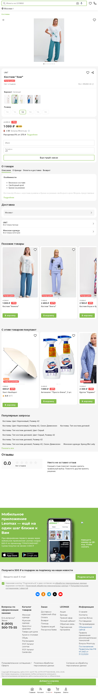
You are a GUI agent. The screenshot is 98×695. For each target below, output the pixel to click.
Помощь (44, 623)
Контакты (83, 615)
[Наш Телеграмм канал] (49, 595)
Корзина (57, 692)
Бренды (63, 615)
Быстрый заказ (49, 157)
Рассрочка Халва (49, 630)
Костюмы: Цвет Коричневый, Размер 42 (21, 421)
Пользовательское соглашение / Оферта (16, 664)
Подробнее (32, 135)
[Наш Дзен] (55, 595)
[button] (10, 84)
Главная (32, 692)
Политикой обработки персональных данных (47, 586)
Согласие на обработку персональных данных (77, 664)
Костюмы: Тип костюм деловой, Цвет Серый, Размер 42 (29, 435)
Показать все (8, 448)
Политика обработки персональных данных (44, 664)
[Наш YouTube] (60, 595)
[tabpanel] (49, 187)
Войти (65, 692)
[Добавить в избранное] (35, 249)
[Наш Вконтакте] (37, 595)
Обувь (25, 638)
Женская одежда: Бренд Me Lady (79, 444)
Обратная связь (67, 624)
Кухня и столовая (30, 635)
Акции (63, 612)
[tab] (6, 170)
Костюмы (6, 14)
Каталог (40, 692)
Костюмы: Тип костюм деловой (74, 426)
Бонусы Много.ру (87, 643)
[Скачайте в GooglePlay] (30, 555)
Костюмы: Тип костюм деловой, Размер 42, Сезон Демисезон (31, 444)
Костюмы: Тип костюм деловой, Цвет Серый (23, 430)
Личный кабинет (67, 621)
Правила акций (48, 626)
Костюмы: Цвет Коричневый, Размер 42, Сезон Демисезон (30, 426)
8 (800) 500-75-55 (9, 625)
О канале (83, 612)
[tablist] (49, 170)
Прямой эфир (66, 618)
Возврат (44, 620)
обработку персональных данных (71, 583)
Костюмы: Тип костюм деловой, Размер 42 (23, 439)
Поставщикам (85, 621)
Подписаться (86, 577)
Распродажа (28, 641)
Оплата (44, 617)
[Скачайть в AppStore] (10, 555)
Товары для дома (30, 632)
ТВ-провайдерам (87, 624)
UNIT (6, 72)
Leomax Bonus (85, 618)
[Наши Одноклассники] (43, 595)
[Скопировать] (92, 72)
